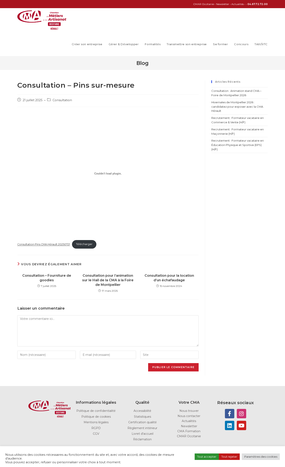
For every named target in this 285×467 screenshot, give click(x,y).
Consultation (62, 100)
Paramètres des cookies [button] (260, 456)
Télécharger (84, 244)
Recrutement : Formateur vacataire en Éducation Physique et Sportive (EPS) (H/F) (237, 145)
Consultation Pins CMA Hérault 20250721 (43, 244)
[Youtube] (241, 425)
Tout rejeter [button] (229, 456)
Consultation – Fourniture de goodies (46, 278)
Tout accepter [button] (206, 456)
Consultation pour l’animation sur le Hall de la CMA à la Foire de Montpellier (108, 280)
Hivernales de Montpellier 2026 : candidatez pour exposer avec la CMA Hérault (237, 107)
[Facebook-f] (229, 413)
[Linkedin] (229, 425)
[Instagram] (241, 413)
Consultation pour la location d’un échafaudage (169, 278)
